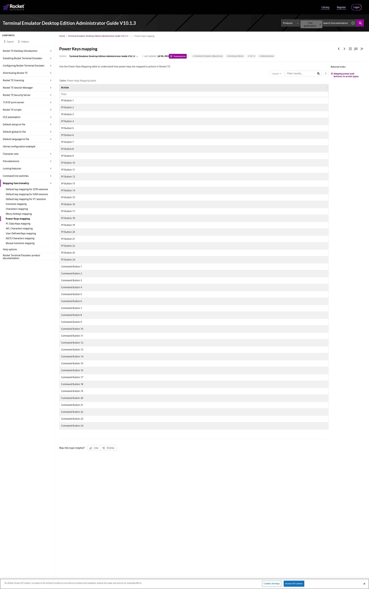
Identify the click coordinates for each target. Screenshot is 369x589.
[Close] (364, 583)
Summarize (180, 56)
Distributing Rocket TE (15, 73)
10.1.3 (252, 56)
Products (287, 23)
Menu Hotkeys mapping (19, 213)
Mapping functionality (16, 183)
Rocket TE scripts (12, 109)
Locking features (12, 168)
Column (275, 73)
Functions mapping (16, 204)
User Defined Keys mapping (21, 233)
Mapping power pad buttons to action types (346, 75)
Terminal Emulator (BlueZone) (208, 56)
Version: (63, 56)
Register (341, 7)
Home (62, 36)
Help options (10, 249)
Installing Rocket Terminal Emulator (22, 58)
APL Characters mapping (19, 228)
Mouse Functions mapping (20, 243)
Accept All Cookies (294, 583)
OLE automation (11, 117)
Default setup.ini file (14, 124)
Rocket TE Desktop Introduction (20, 50)
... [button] (131, 36)
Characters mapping (17, 208)
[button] (320, 24)
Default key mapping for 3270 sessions (27, 189)
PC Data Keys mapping (18, 223)
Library (325, 7)
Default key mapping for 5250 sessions (27, 194)
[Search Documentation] (360, 23)
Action (65, 87)
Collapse (25, 41)
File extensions (11, 161)
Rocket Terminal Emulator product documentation (21, 257)
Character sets (11, 153)
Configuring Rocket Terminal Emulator (24, 65)
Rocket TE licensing (13, 80)
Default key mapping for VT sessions (26, 199)
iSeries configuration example (19, 146)
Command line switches (16, 175)
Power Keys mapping (18, 218)
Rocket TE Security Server (17, 95)
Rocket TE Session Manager (18, 87)
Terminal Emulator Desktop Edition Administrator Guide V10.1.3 (98, 36)
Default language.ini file (16, 139)
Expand (10, 41)
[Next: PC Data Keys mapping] (344, 49)
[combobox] (324, 23)
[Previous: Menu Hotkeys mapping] (339, 49)
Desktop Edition (236, 56)
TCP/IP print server (13, 102)
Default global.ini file (14, 131)
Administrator (267, 56)
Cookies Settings (272, 583)
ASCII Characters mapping (20, 238)
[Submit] (318, 73)
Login (356, 7)
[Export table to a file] (326, 73)
